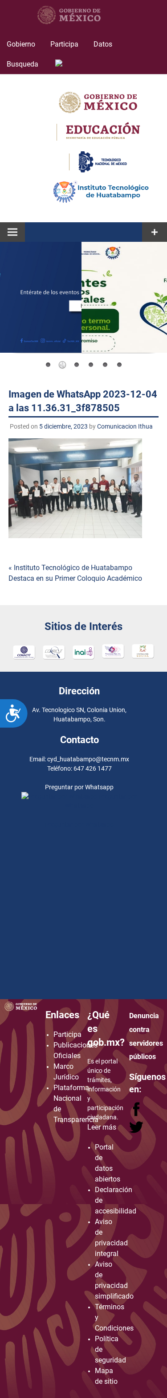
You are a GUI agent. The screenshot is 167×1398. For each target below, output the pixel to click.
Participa (64, 44)
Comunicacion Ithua (125, 426)
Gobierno (21, 44)
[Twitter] (136, 1131)
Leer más (101, 1127)
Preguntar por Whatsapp (79, 824)
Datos (103, 44)
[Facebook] (137, 1114)
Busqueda (23, 64)
